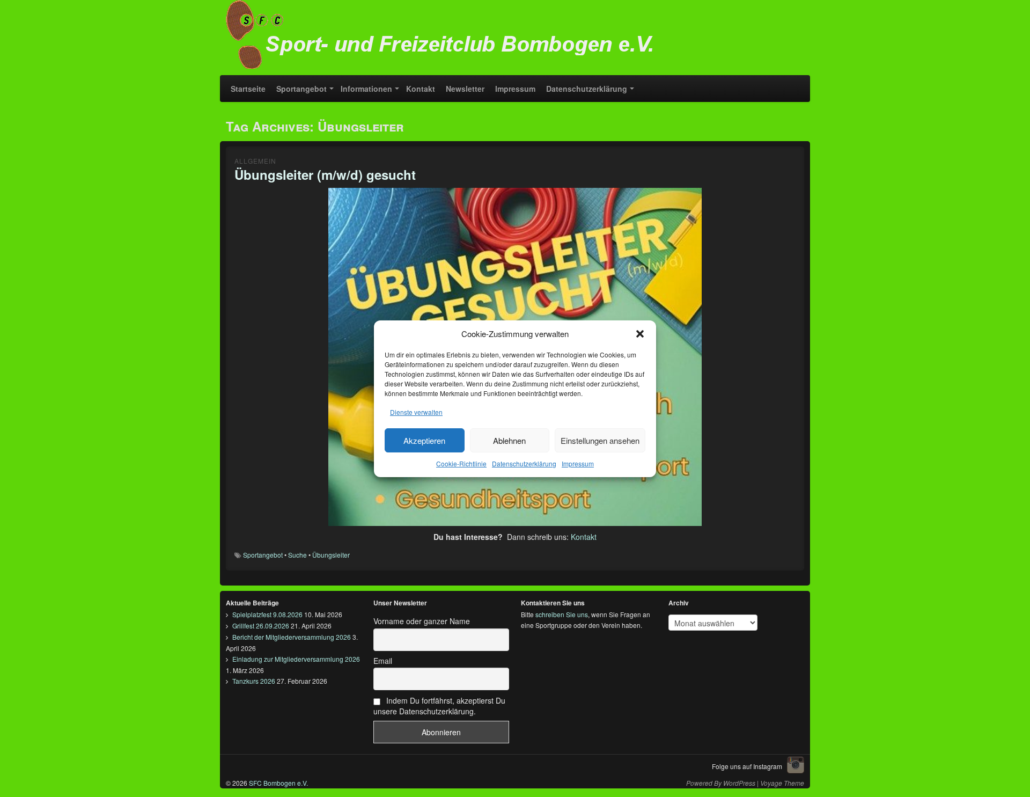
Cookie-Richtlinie (461, 463)
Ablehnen (509, 439)
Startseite (248, 88)
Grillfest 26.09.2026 (260, 625)
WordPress (739, 782)
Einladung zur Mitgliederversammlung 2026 (296, 658)
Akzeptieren (424, 439)
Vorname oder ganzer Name (421, 621)
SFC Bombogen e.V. (277, 782)
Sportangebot (301, 88)
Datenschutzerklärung (524, 463)
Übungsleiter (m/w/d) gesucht (325, 174)
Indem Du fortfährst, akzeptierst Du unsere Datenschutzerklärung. (439, 705)
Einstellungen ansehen (600, 439)
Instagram (795, 764)
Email (382, 660)
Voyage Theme (782, 782)
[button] (640, 333)
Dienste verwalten (416, 411)
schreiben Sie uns (561, 614)
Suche (297, 554)
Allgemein (255, 160)
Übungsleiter (331, 554)
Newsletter (465, 88)
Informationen (366, 88)
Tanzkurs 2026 (253, 680)
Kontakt (420, 88)
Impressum (578, 463)
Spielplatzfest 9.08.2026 (267, 614)
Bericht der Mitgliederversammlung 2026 (291, 636)
